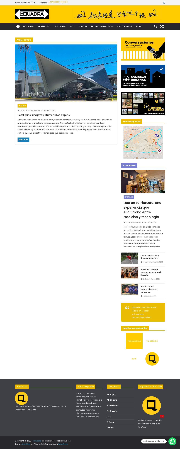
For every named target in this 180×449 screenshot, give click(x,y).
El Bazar (111, 422)
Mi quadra (28, 26)
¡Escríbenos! (93, 416)
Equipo (139, 26)
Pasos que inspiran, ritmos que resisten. (149, 257)
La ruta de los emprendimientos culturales (148, 289)
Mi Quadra (112, 400)
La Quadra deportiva (102, 26)
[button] (172, 441)
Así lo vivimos (124, 26)
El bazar (83, 26)
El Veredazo (112, 405)
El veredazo (44, 26)
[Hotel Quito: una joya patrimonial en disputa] (66, 72)
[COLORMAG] (21, 393)
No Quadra (112, 411)
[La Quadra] (18, 26)
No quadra (60, 26)
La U (72, 26)
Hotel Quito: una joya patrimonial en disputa (44, 115)
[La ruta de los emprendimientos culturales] (129, 291)
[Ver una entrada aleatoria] (162, 26)
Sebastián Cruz (150, 222)
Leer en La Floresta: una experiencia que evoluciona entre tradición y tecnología (142, 210)
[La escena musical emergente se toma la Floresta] (129, 274)
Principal (111, 394)
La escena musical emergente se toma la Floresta (151, 272)
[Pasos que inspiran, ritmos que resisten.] (129, 259)
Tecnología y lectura (58, 2)
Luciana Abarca (49, 110)
